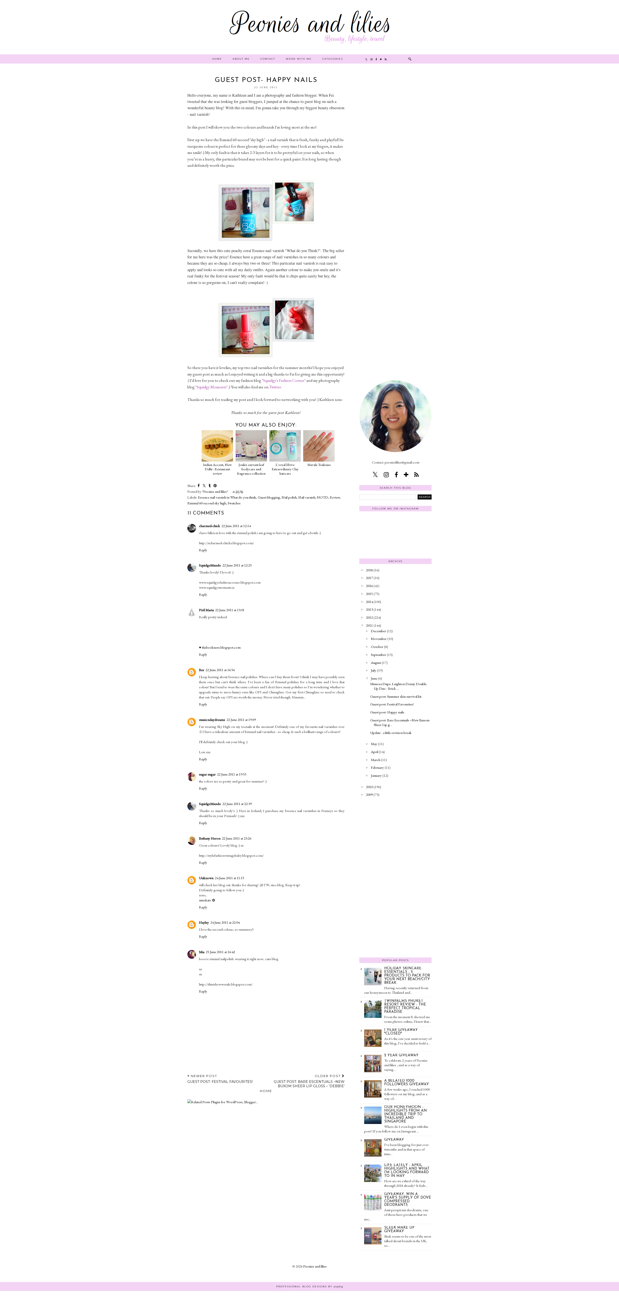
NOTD (322, 497)
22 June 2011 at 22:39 (237, 803)
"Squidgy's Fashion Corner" (284, 380)
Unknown (206, 878)
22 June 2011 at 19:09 (241, 719)
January (376, 775)
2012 (369, 617)
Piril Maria (206, 610)
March (375, 759)
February (377, 767)
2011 (369, 625)
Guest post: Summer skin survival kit (395, 696)
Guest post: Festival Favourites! (392, 704)
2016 (369, 585)
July (373, 670)
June (374, 678)
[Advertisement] (395, 149)
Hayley (204, 922)
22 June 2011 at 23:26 (236, 838)
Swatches (234, 503)
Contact (267, 58)
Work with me (299, 58)
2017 (369, 577)
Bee (201, 669)
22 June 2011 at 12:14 (236, 525)
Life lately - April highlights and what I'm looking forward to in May (406, 1170)
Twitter (275, 387)
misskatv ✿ (207, 900)
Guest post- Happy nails (387, 712)
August (376, 662)
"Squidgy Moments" (211, 387)
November (379, 638)
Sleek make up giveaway (399, 1229)
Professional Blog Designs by (309, 1286)
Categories (332, 58)
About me (241, 58)
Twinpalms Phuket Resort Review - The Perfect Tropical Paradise (405, 1006)
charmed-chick (209, 525)
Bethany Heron (210, 838)
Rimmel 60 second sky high (206, 503)
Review (335, 497)
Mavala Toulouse (319, 464)
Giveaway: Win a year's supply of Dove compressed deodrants (407, 1199)
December (378, 631)
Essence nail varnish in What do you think (227, 497)
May (374, 743)
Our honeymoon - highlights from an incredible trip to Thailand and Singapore (405, 1114)
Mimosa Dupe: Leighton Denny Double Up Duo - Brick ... (398, 686)
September (378, 654)
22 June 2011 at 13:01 (229, 610)
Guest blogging (269, 497)
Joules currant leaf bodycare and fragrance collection (251, 469)
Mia (201, 951)
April (374, 751)
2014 (369, 601)
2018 (369, 570)
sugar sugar (207, 774)
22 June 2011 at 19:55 (231, 774)
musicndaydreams (212, 719)
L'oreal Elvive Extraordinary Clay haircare (285, 469)
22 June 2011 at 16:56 (220, 669)
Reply (203, 550)
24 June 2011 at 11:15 (229, 878)
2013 (369, 609)
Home (217, 58)
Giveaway (394, 1140)
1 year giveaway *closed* (401, 1032)
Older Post (309, 1081)
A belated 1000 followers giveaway (406, 1082)
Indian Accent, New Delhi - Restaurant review (217, 469)
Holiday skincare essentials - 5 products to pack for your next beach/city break (407, 976)
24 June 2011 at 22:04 (225, 922)
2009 (369, 794)
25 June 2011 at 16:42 (220, 951)
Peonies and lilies (315, 1266)
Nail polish (289, 497)
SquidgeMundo (210, 565)
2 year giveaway (401, 1055)
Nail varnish (306, 497)
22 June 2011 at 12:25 (237, 565)
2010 (369, 786)
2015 (369, 593)
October (377, 646)
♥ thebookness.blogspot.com (220, 647)
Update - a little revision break (391, 732)
